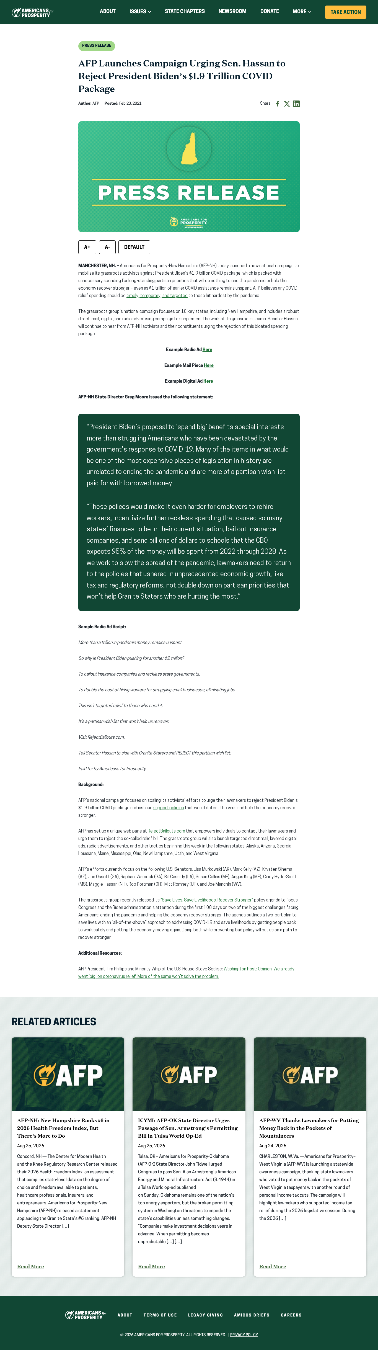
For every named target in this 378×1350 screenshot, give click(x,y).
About (108, 11)
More (299, 12)
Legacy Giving (205, 1315)
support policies (168, 808)
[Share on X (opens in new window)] (287, 104)
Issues (138, 12)
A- (107, 247)
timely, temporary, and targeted (157, 296)
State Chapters (185, 11)
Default (134, 247)
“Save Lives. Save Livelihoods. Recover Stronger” (206, 900)
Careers (291, 1315)
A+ (87, 247)
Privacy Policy (244, 1335)
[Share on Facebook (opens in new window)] (277, 104)
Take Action (348, 14)
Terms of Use (160, 1315)
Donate (269, 13)
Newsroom (233, 11)
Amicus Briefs (252, 1315)
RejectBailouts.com (166, 831)
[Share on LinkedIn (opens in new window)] (296, 104)
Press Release (96, 46)
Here (207, 350)
